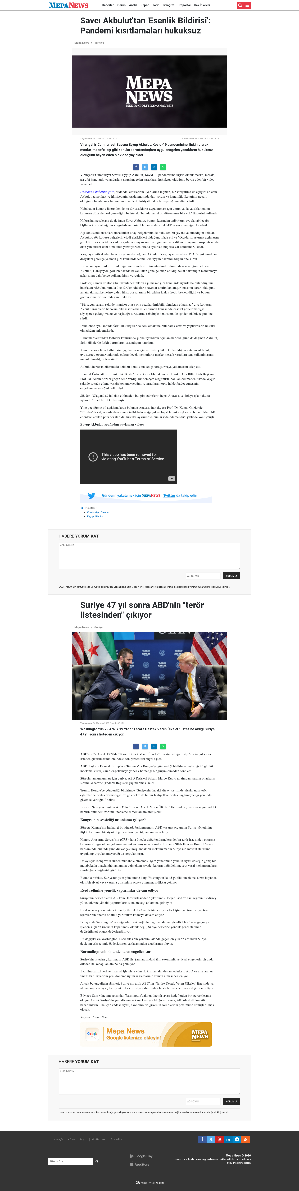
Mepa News (81, 42)
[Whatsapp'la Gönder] (163, 167)
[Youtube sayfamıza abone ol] (219, 1139)
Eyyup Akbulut (95, 516)
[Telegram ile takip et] (237, 1139)
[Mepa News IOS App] (141, 1164)
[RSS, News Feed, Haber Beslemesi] (245, 1139)
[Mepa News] (68, 5)
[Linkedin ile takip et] (228, 1139)
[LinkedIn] (154, 167)
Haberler (108, 5)
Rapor (145, 5)
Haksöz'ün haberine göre (97, 191)
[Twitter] (145, 167)
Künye (71, 1139)
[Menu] (247, 5)
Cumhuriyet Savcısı (98, 512)
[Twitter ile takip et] (211, 1139)
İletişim (83, 1139)
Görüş (121, 5)
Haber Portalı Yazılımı (152, 1182)
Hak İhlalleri (202, 5)
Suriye (98, 627)
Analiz (133, 5)
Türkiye (99, 42)
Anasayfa (58, 1139)
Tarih (155, 5)
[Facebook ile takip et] (202, 1139)
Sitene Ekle (116, 1139)
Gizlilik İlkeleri (99, 1139)
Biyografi (169, 5)
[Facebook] (136, 167)
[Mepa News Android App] (141, 1156)
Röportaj (185, 5)
